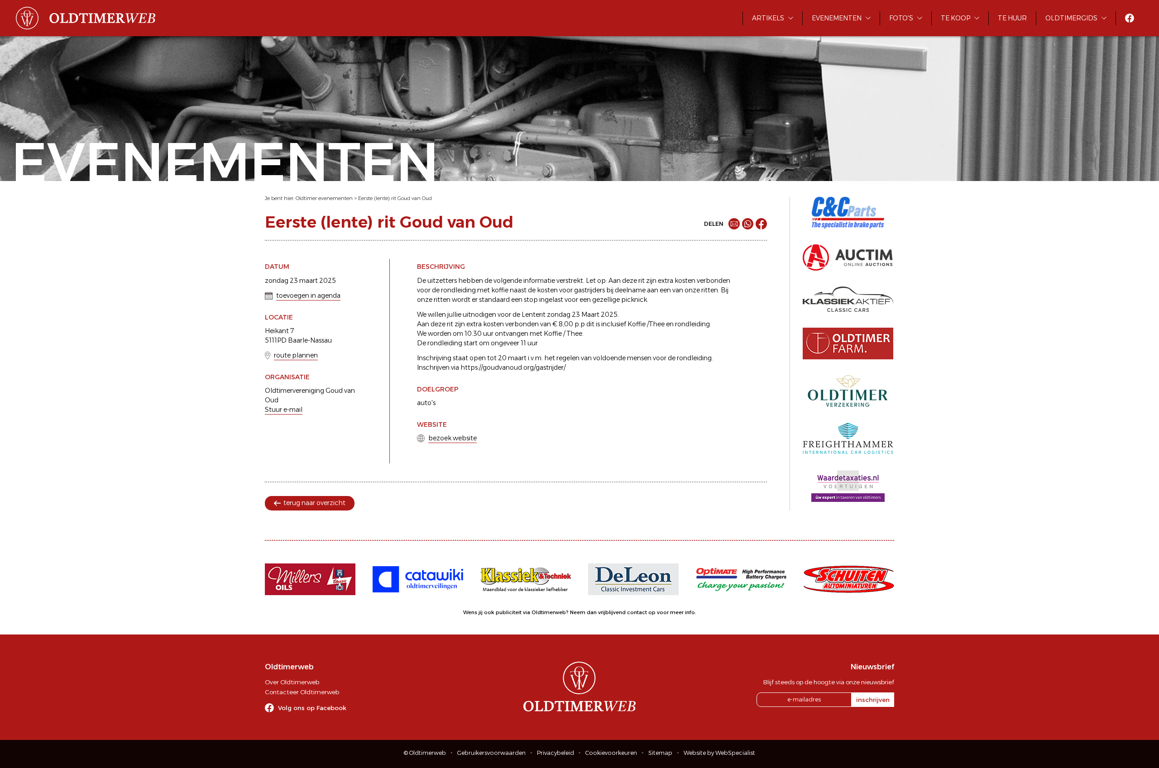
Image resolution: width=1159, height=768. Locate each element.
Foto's (901, 18)
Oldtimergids (1071, 18)
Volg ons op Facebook (312, 707)
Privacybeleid (555, 752)
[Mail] (734, 223)
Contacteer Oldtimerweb (302, 692)
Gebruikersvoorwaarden (491, 752)
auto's (426, 403)
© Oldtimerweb (425, 752)
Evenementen (837, 18)
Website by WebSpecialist (719, 752)
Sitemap (660, 752)
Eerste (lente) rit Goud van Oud (395, 198)
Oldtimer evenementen (324, 198)
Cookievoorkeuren (611, 752)
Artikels (768, 18)
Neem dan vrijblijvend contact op (613, 612)
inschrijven (873, 699)
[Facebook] (761, 223)
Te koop (955, 18)
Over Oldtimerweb (292, 682)
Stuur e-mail (283, 409)
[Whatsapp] (747, 223)
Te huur (1012, 18)
